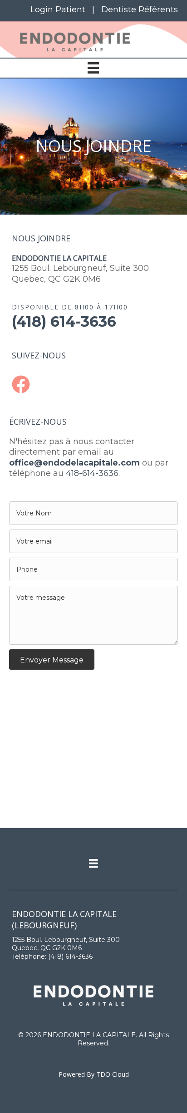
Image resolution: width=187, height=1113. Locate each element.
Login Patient (57, 10)
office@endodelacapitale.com (74, 463)
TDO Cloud (112, 1074)
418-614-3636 (92, 473)
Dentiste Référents (139, 10)
